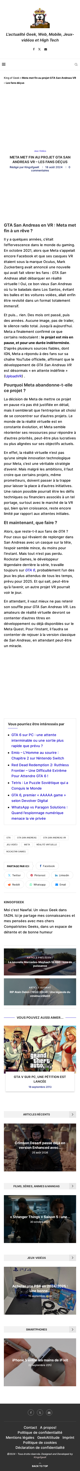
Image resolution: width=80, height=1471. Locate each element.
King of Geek (11, 77)
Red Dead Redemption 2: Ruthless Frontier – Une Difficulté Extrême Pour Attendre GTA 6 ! (40, 770)
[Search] (76, 64)
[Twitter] (39, 49)
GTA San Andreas (27, 837)
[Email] (45, 49)
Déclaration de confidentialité (40, 1448)
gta (8, 837)
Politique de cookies (40, 1442)
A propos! (48, 1427)
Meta (27, 844)
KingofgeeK (31, 167)
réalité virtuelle (47, 844)
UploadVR (13, 376)
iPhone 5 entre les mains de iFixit (40, 1360)
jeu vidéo (11, 844)
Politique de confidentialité (40, 1432)
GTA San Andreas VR (54, 837)
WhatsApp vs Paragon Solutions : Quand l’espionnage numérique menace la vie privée (39, 812)
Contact (30, 1427)
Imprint (68, 1437)
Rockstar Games (16, 851)
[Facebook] (34, 49)
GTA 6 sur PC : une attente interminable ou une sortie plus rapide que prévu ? (37, 740)
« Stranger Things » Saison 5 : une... (40, 1217)
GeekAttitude (48, 1437)
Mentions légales (20, 1437)
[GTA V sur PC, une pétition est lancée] (40, 1050)
